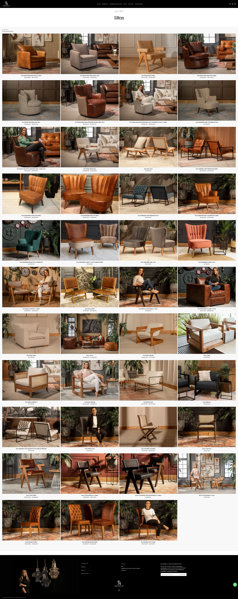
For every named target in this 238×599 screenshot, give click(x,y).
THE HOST (131, 4)
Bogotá (83, 570)
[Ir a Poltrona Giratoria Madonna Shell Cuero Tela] (31, 147)
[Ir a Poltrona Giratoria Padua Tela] (90, 54)
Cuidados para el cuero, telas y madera (130, 568)
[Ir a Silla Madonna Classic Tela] (207, 240)
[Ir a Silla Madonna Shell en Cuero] (90, 194)
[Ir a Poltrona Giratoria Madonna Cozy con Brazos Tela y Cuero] (148, 100)
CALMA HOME (138, 4)
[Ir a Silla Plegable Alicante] (148, 427)
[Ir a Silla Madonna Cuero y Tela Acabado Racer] (90, 240)
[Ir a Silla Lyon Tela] (207, 427)
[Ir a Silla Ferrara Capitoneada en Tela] (148, 194)
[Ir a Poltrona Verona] (90, 380)
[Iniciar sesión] (232, 4)
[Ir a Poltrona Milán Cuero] (148, 54)
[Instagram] (119, 590)
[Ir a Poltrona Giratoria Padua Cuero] (31, 54)
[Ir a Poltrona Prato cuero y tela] (207, 287)
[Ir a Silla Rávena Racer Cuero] (90, 520)
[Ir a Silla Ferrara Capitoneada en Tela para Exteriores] (31, 427)
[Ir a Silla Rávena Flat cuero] (148, 520)
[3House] (119, 583)
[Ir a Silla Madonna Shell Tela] (148, 240)
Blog (122, 566)
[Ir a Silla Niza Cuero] (90, 287)
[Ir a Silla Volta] (90, 333)
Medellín (83, 567)
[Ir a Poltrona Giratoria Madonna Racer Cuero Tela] (90, 100)
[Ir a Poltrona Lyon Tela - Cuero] (31, 287)
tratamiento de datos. (172, 571)
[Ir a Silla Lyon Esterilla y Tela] (207, 473)
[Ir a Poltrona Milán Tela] (90, 147)
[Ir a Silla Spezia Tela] (90, 427)
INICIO (99, 4)
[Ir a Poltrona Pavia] (148, 380)
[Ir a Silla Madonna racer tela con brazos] (31, 240)
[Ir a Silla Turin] (207, 333)
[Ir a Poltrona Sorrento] (31, 380)
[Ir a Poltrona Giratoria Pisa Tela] (31, 100)
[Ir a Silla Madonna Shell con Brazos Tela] (207, 100)
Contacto (123, 570)
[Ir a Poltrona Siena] (31, 333)
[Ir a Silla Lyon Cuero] (31, 473)
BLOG (125, 4)
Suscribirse (182, 574)
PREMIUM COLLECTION (116, 4)
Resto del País (85, 573)
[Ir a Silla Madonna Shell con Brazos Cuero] (207, 194)
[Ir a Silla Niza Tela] (148, 147)
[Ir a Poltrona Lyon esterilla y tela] (148, 287)
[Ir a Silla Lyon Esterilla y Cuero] (90, 473)
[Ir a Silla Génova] (207, 380)
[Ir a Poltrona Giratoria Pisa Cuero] (207, 54)
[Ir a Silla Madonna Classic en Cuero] (31, 194)
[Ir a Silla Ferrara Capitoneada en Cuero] (207, 147)
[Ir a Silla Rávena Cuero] (31, 520)
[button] (230, 4)
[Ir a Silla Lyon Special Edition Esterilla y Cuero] (148, 473)
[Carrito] (235, 4)
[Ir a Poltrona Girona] (148, 333)
